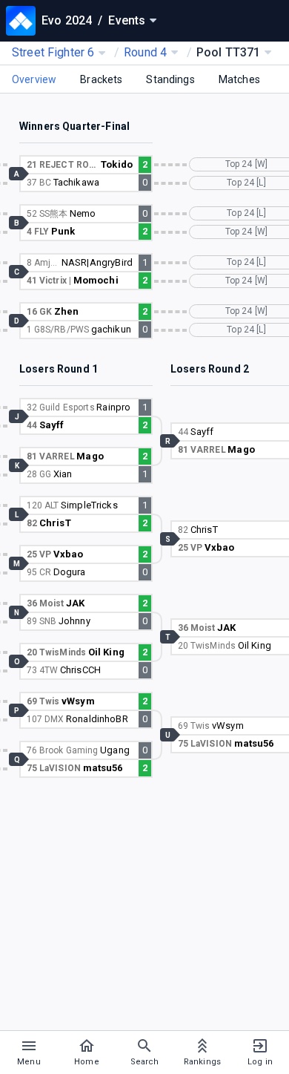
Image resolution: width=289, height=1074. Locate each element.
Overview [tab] (34, 79)
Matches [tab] (239, 79)
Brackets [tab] (101, 79)
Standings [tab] (170, 79)
